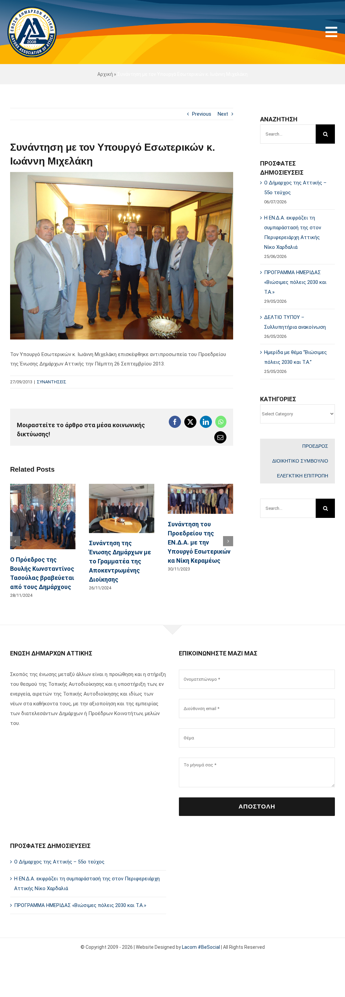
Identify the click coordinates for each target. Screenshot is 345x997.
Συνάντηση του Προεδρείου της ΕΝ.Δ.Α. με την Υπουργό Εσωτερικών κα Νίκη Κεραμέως (199, 542)
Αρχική (105, 74)
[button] (15, 541)
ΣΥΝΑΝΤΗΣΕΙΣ (51, 381)
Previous (201, 114)
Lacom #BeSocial (201, 947)
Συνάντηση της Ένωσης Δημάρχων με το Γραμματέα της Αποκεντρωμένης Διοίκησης (120, 561)
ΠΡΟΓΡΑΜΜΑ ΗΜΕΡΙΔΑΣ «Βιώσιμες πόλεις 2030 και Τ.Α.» (295, 282)
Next (223, 114)
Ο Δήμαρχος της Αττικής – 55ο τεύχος (59, 862)
